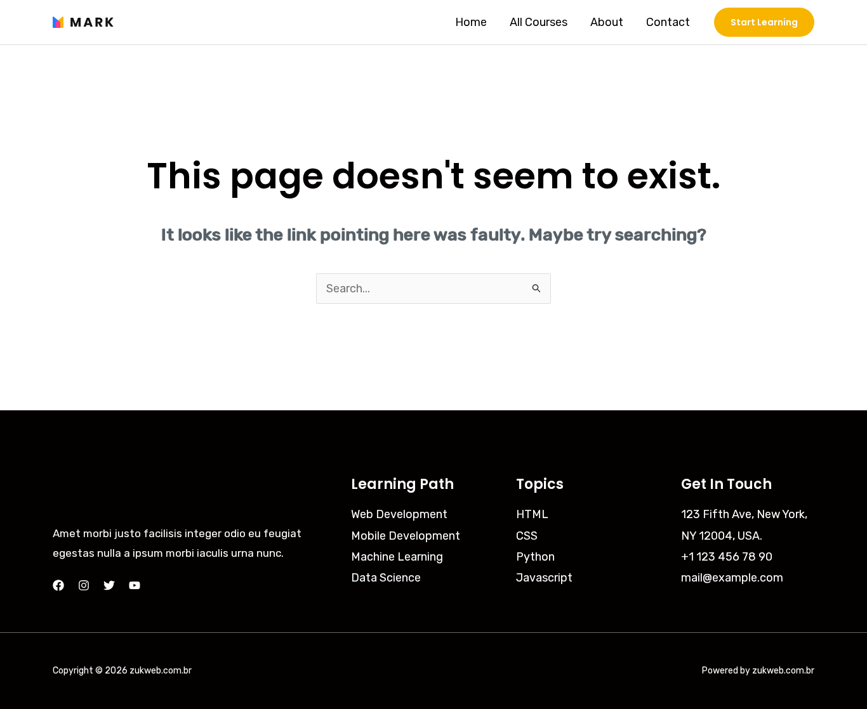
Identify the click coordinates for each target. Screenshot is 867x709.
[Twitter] (109, 585)
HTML (532, 514)
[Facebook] (58, 585)
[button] (764, 22)
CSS (527, 536)
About (606, 22)
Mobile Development (405, 536)
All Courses (538, 22)
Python (535, 557)
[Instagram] (83, 585)
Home (471, 22)
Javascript (544, 578)
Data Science (386, 578)
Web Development (399, 514)
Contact (668, 22)
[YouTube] (134, 585)
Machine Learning (397, 557)
